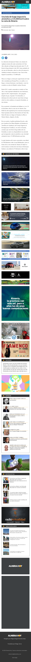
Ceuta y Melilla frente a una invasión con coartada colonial (18, 408)
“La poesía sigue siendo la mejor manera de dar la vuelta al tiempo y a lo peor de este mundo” (18, 493)
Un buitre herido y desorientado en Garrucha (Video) (17, 545)
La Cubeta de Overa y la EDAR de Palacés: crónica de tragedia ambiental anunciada (18, 448)
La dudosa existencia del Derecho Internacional (18, 439)
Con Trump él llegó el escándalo (18, 431)
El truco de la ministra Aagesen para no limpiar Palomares (18, 424)
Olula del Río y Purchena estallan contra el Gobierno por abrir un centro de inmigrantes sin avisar (18, 538)
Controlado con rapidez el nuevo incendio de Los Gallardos (17, 552)
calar (10, 30)
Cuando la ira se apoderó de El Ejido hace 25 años (16, 366)
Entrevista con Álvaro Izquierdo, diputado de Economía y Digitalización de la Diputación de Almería (18, 480)
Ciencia (13, 30)
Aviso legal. (14, 657)
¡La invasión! (13, 400)
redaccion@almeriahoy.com (14, 654)
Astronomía (5, 30)
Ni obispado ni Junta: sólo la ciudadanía (17, 416)
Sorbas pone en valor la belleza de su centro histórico (18, 500)
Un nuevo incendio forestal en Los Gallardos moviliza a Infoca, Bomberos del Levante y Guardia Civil (18, 531)
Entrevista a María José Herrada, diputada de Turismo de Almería (18, 487)
